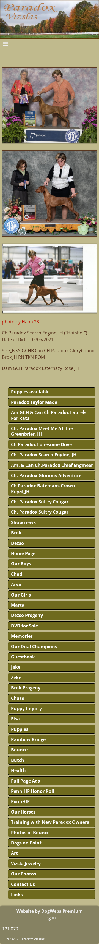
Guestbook (23, 657)
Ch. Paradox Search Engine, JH (43, 455)
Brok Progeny (25, 688)
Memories (22, 636)
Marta (17, 605)
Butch (17, 760)
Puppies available (30, 392)
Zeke (16, 677)
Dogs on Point (26, 843)
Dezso (17, 543)
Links (17, 894)
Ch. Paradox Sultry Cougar (39, 502)
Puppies (19, 729)
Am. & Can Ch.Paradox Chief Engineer (52, 465)
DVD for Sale (24, 626)
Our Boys (21, 564)
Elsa (15, 719)
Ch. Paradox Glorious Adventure (46, 475)
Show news (23, 522)
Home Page (23, 553)
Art (14, 853)
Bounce (19, 750)
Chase (17, 698)
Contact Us (23, 884)
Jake (15, 667)
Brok (16, 533)
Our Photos (23, 874)
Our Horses (23, 812)
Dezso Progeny (27, 615)
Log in (49, 918)
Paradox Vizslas (32, 939)
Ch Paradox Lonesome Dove (41, 444)
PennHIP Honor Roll (32, 791)
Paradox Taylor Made (34, 402)
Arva (16, 584)
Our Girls (21, 595)
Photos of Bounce (30, 833)
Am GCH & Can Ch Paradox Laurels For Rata (48, 415)
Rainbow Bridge (28, 739)
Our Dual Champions (34, 647)
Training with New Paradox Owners (50, 822)
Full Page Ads (25, 781)
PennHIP (20, 801)
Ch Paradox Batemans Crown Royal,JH (43, 488)
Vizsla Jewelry (26, 864)
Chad (16, 574)
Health (18, 770)
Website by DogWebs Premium (49, 911)
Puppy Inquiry (26, 708)
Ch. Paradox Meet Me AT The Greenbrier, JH (42, 431)
